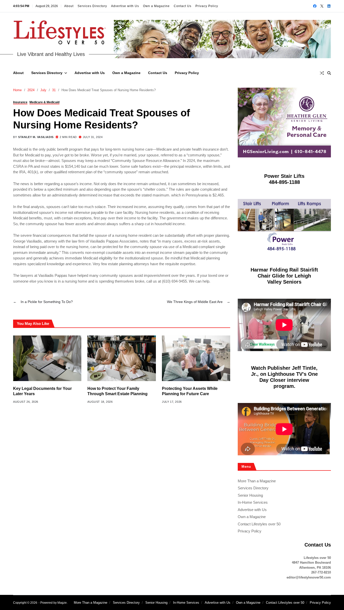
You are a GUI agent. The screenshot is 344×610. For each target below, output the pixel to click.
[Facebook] (315, 6)
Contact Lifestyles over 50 (259, 524)
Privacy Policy (206, 6)
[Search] (329, 73)
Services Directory (92, 6)
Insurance (20, 102)
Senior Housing (250, 495)
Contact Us (182, 6)
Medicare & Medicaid (44, 102)
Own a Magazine (156, 6)
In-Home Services (253, 502)
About (69, 6)
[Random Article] (322, 73)
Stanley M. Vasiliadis (36, 137)
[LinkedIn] (329, 6)
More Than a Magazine (257, 481)
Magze (62, 602)
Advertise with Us (125, 6)
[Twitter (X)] (322, 6)
